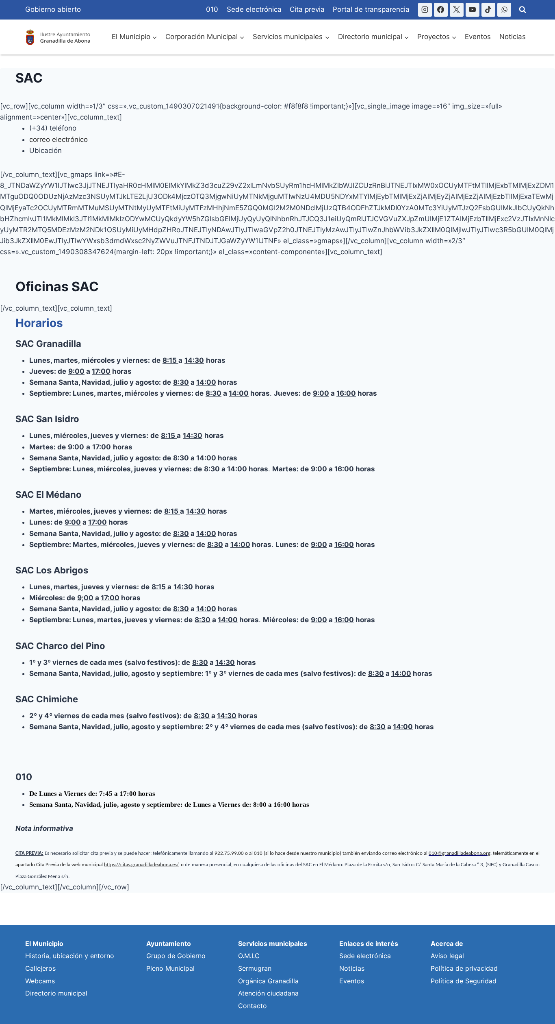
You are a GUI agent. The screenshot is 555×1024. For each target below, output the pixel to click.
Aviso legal (447, 956)
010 (212, 9)
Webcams (40, 981)
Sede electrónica (254, 9)
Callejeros (40, 968)
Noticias (512, 37)
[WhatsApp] (504, 10)
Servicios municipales (272, 943)
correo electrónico (58, 139)
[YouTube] (472, 10)
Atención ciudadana (268, 993)
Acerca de (447, 943)
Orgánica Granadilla (268, 981)
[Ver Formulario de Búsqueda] (522, 9)
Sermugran (254, 968)
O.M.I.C (249, 956)
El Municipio (44, 943)
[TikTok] (488, 10)
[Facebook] (441, 10)
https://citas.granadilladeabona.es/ (141, 864)
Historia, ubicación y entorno (69, 956)
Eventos (478, 37)
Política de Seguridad (463, 981)
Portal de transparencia (371, 9)
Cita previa (307, 9)
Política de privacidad (464, 968)
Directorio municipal (56, 993)
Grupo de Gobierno (176, 956)
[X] (457, 10)
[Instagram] (425, 10)
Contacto (252, 1006)
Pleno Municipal (170, 968)
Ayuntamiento (168, 943)
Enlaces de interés (368, 943)
